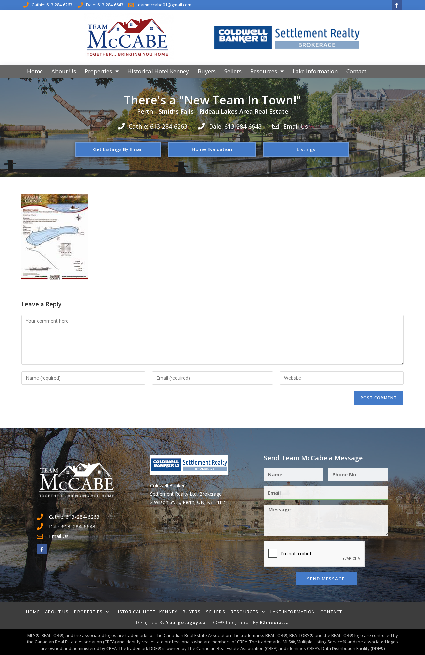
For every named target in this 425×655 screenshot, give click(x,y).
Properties (98, 71)
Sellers (233, 71)
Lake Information (315, 71)
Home (35, 71)
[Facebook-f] (397, 5)
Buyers (207, 71)
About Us (63, 71)
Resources (263, 71)
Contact (356, 71)
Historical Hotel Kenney (158, 71)
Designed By (151, 622)
